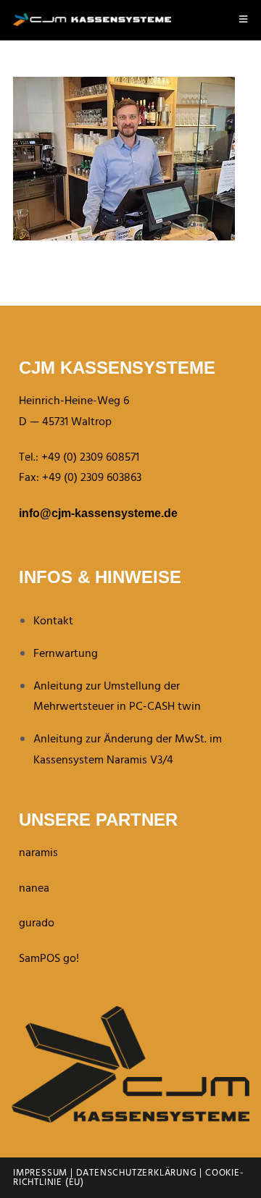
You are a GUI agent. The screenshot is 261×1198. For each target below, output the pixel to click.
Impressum (40, 1173)
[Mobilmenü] (243, 20)
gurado (36, 923)
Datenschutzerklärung (136, 1173)
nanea (34, 888)
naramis (38, 853)
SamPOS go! (49, 959)
